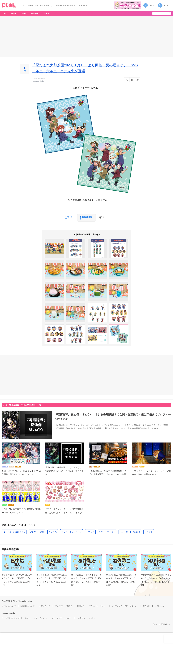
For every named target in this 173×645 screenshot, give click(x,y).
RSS (166, 5)
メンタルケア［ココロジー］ (62, 618)
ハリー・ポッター (107, 532)
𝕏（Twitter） (160, 606)
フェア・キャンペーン (71, 532)
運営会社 (146, 606)
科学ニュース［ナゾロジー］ (36, 618)
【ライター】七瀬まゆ (130, 532)
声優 (24, 13)
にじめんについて (9, 606)
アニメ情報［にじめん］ (11, 618)
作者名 (46, 13)
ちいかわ (53, 532)
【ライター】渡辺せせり (14, 532)
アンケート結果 (37, 532)
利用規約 (80, 606)
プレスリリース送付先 (63, 606)
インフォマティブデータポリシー (125, 606)
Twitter (151, 5)
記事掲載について (28, 606)
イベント (149, 532)
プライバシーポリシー (98, 606)
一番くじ (90, 532)
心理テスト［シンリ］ (87, 618)
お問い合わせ (44, 606)
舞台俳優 (34, 13)
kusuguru (6, 613)
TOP (4, 13)
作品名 (13, 13)
